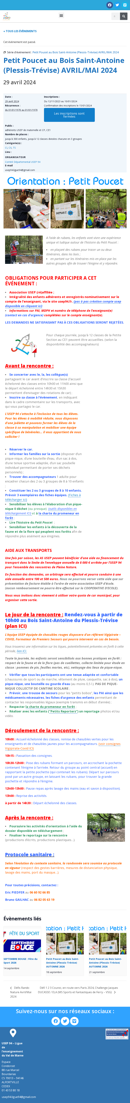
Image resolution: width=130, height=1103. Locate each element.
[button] (61, 15)
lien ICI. (22, 651)
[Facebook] (109, 5)
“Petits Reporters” (63, 711)
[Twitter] (117, 5)
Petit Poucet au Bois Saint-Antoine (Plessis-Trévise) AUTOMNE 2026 (62, 962)
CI (6, 147)
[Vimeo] (125, 5)
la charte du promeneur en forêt (50, 707)
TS (14, 147)
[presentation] (22, 940)
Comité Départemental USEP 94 (22, 161)
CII (10, 147)
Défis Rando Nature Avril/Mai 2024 (20, 992)
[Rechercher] (123, 16)
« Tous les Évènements (20, 31)
